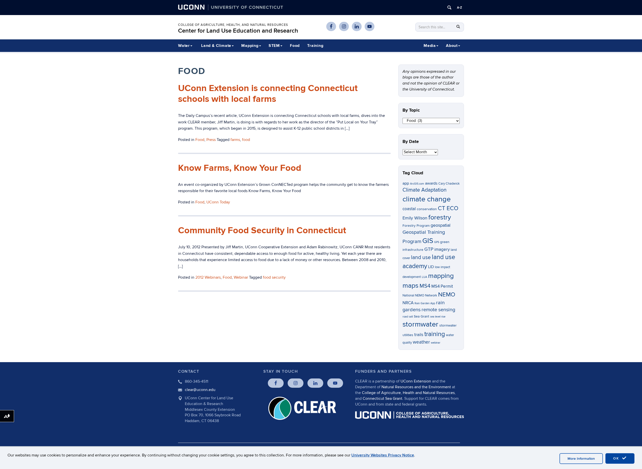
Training (315, 45)
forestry (439, 217)
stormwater (420, 324)
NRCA (408, 302)
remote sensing (438, 310)
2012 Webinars (208, 277)
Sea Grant (421, 316)
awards (431, 183)
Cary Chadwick (449, 184)
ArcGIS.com (417, 183)
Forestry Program (416, 225)
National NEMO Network (420, 295)
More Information (581, 458)
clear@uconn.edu (200, 389)
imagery (442, 249)
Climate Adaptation (425, 190)
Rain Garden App (425, 303)
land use (421, 257)
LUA (424, 277)
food (246, 139)
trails (418, 334)
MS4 (425, 286)
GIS (427, 241)
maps (411, 285)
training (434, 334)
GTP (428, 249)
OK (617, 458)
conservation (427, 209)
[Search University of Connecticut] (449, 8)
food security (274, 277)
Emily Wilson (415, 218)
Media (430, 45)
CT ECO (448, 208)
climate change (427, 199)
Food (295, 45)
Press (211, 139)
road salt (408, 316)
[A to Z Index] (459, 8)
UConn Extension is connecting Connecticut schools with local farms (268, 94)
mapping (441, 276)
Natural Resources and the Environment (416, 386)
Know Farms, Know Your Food (239, 168)
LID (431, 267)
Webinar (241, 277)
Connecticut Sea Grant (382, 398)
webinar (435, 342)
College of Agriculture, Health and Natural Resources (408, 392)
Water (184, 45)
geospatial (440, 225)
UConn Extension (415, 381)
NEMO (446, 294)
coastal (409, 208)
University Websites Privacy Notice (382, 455)
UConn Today (218, 202)
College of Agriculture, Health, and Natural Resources (233, 25)
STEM (274, 45)
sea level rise (437, 316)
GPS (436, 242)
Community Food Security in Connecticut (262, 230)
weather (421, 342)
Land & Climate (216, 45)
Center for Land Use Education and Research (238, 30)
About (452, 45)
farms (235, 139)
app (406, 183)
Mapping (250, 45)
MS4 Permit (442, 286)
